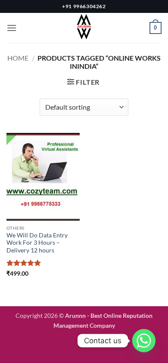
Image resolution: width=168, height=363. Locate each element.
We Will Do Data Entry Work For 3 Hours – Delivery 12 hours (37, 243)
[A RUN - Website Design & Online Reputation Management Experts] (84, 28)
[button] (11, 27)
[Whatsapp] (144, 340)
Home (17, 58)
